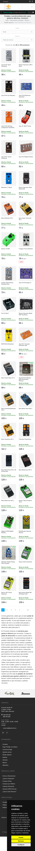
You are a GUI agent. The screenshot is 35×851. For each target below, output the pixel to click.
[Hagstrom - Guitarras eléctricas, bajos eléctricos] (9, 693)
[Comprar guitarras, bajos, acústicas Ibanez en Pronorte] (26, 693)
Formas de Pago (7, 749)
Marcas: (17, 36)
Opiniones (5, 765)
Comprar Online (7, 781)
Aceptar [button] (21, 837)
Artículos (5, 760)
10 (27, 610)
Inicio (6, 20)
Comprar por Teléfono (9, 783)
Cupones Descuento (8, 786)
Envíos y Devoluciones (9, 776)
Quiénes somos (7, 752)
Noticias (5, 757)
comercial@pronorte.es (9, 728)
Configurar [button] (21, 844)
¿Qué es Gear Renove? (9, 791)
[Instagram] (30, 1)
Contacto (5, 1)
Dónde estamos (7, 754)
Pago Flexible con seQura (10, 747)
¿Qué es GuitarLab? (8, 778)
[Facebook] (32, 1)
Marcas (5, 762)
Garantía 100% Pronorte (10, 789)
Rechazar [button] (21, 841)
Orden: (17, 28)
